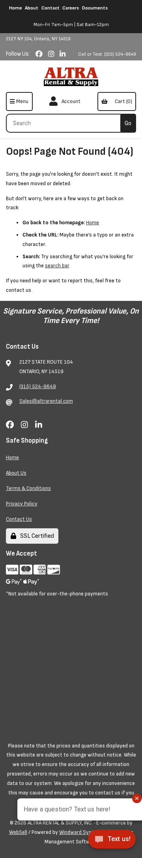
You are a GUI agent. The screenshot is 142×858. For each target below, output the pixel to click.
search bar (57, 265)
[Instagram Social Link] (52, 54)
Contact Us (19, 519)
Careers (70, 8)
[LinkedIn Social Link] (62, 54)
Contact (50, 8)
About (31, 8)
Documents (95, 8)
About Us (16, 472)
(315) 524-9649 (37, 386)
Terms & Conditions (28, 488)
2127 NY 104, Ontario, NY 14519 (38, 39)
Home (15, 8)
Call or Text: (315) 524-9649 (107, 54)
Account (69, 101)
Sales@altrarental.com (46, 401)
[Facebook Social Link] (40, 54)
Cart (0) (122, 101)
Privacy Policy (21, 503)
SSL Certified (36, 536)
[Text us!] (112, 841)
